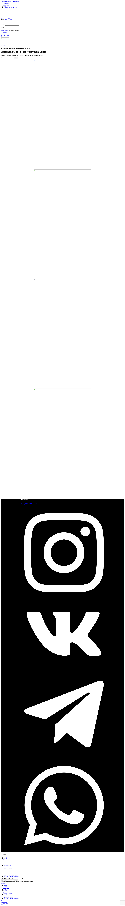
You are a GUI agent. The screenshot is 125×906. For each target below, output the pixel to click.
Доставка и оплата (8, 866)
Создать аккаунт (8, 19)
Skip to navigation (5, 1)
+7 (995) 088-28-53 (29, 503)
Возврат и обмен (7, 868)
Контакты (5, 859)
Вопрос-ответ (6, 858)
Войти (2, 27)
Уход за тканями (7, 865)
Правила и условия (8, 873)
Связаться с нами (5, 35)
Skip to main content (14, 1)
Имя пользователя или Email (8, 22)
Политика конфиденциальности (11, 876)
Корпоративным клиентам (10, 875)
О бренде (5, 857)
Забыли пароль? (4, 30)
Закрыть (3, 883)
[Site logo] (6, 15)
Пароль (3, 24)
